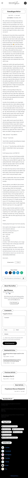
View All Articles (13, 302)
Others (18, 262)
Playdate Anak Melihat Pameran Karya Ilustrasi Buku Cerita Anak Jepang (12, 360)
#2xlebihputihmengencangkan (10, 426)
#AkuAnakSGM (7, 429)
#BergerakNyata (7, 432)
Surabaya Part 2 (8, 376)
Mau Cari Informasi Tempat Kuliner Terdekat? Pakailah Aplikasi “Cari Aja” (12, 415)
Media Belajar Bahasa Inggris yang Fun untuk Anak (13, 354)
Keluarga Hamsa (14, 475)
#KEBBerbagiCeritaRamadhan (10, 437)
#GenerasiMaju (18, 432)
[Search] (25, 3)
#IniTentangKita (7, 434)
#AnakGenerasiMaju (18, 429)
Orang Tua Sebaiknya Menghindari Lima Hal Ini (10, 403)
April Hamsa (8, 290)
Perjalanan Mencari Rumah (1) (15, 389)
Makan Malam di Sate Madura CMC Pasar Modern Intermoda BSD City (13, 409)
